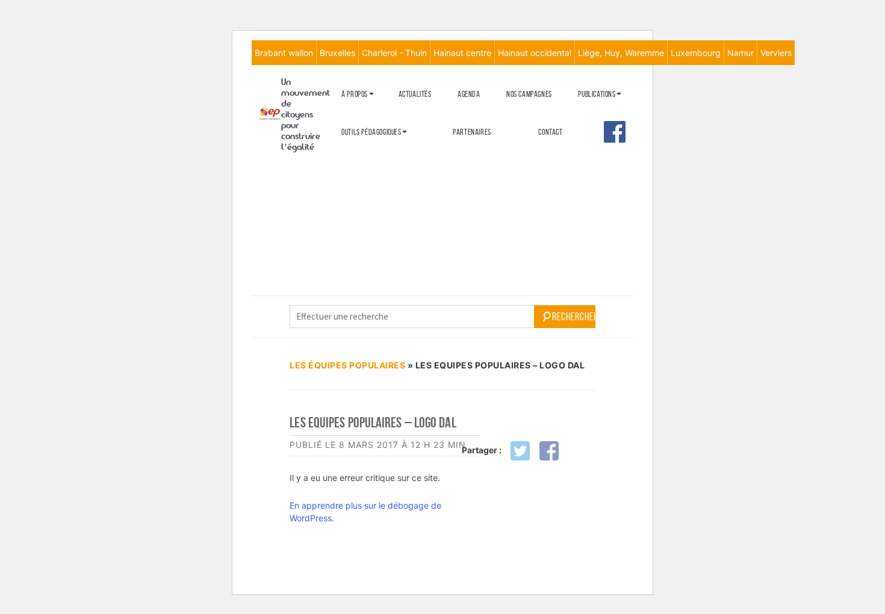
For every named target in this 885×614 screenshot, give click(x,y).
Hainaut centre (462, 53)
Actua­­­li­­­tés (415, 94)
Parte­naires (472, 132)
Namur (740, 53)
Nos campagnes (529, 94)
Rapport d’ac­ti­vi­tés (371, 173)
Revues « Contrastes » (611, 113)
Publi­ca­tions (596, 94)
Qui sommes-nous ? (368, 113)
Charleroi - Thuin (394, 53)
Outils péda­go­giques (371, 132)
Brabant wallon (284, 53)
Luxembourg (696, 53)
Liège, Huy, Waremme (621, 53)
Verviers (776, 53)
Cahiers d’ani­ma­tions (373, 151)
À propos (354, 94)
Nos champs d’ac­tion (371, 153)
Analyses (592, 166)
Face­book (615, 132)
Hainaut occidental (534, 53)
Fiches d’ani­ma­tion (369, 171)
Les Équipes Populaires (347, 365)
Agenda (469, 94)
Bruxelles (337, 53)
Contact (550, 132)
